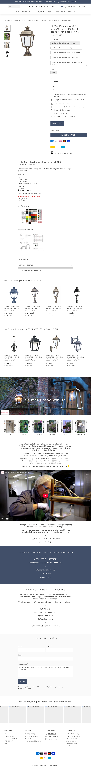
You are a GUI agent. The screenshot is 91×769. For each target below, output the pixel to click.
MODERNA (59, 407)
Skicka (22, 681)
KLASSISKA (43, 407)
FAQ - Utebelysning (72, 734)
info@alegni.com (50, 2)
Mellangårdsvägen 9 (31, 734)
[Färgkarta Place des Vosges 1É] (32, 223)
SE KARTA (28, 738)
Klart (53, 72)
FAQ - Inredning (71, 738)
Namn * (20, 646)
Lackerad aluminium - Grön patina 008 (65, 57)
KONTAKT (71, 12)
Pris (51, 78)
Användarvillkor (23, 688)
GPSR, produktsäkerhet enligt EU (30, 270)
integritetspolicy (58, 687)
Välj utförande (55, 40)
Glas (52, 69)
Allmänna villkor (71, 741)
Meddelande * (23, 664)
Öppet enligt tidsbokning (33, 741)
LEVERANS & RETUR (26, 265)
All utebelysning (32, 20)
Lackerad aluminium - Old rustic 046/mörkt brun (67, 63)
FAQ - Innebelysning (73, 736)
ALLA (30, 407)
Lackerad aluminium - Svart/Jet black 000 (66, 48)
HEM (17, 12)
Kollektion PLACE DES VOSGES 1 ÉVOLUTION (55, 20)
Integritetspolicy (71, 743)
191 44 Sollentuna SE (31, 736)
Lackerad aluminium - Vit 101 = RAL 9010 (66, 52)
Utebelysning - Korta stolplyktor (15, 20)
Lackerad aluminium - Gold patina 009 (65, 43)
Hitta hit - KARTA (45, 578)
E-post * (49, 646)
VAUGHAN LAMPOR (44, 12)
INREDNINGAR (60, 12)
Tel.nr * (20, 655)
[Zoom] (28, 41)
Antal (52, 86)
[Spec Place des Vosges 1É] (31, 250)
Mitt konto (69, 746)
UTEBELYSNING (28, 12)
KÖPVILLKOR (23, 259)
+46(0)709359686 (45, 615)
